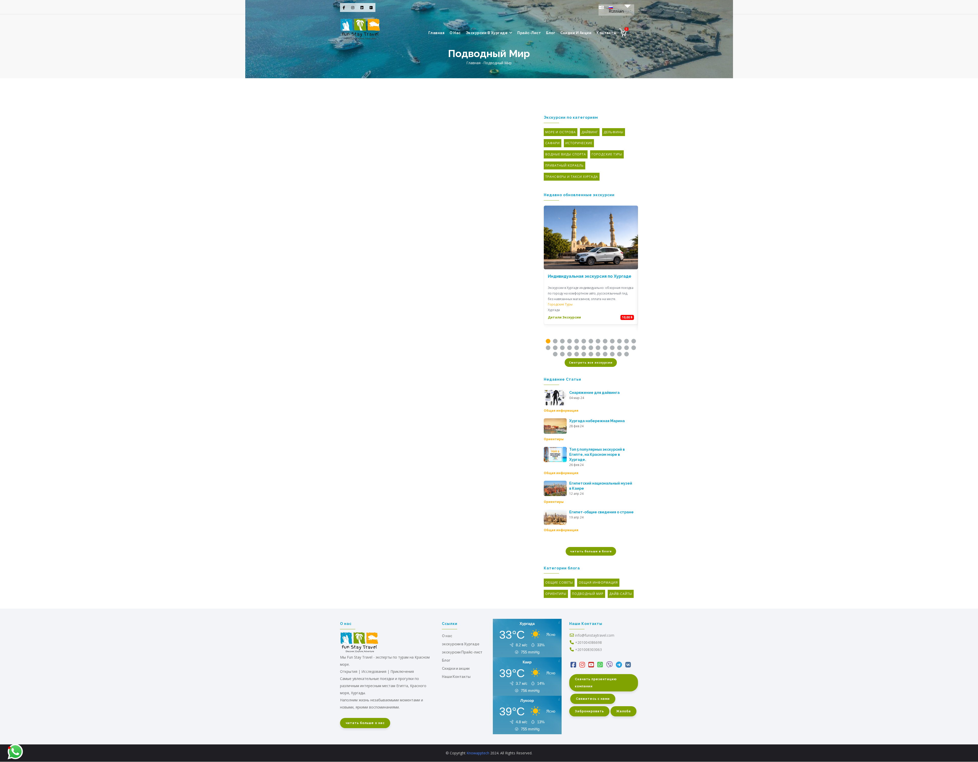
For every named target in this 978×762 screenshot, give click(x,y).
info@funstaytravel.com (594, 635)
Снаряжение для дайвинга (594, 393)
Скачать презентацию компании (596, 682)
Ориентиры (554, 439)
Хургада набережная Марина (597, 421)
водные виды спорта (565, 154)
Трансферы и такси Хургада (571, 177)
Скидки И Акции (575, 33)
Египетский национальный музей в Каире (600, 485)
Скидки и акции (455, 668)
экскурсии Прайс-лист (462, 652)
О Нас (455, 33)
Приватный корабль (564, 165)
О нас (447, 636)
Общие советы (559, 582)
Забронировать (589, 711)
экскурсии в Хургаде (487, 33)
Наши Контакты (456, 677)
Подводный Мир (588, 594)
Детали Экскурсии (564, 317)
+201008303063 (588, 649)
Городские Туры (607, 154)
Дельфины (613, 132)
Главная (436, 33)
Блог (550, 33)
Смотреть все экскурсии (591, 362)
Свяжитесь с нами (593, 699)
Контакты (606, 33)
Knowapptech (478, 753)
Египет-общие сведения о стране (601, 512)
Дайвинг (589, 132)
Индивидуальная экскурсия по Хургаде (589, 276)
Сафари (552, 143)
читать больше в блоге (591, 551)
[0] (623, 34)
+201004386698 (588, 642)
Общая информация (561, 410)
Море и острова (560, 132)
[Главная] (360, 28)
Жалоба (623, 711)
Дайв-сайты (620, 594)
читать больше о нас (365, 723)
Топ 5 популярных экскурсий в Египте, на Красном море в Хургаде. (597, 454)
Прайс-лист (529, 33)
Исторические (578, 143)
